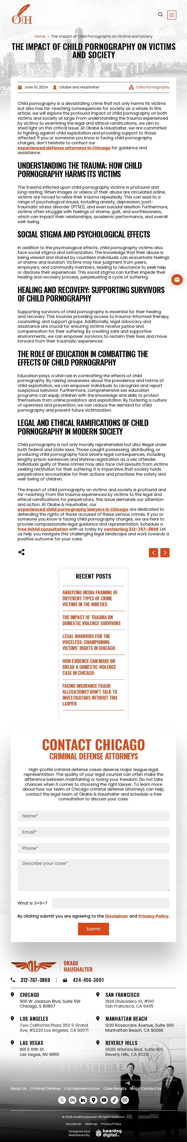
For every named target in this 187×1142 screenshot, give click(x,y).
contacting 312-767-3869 (131, 529)
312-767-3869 (35, 979)
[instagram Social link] (125, 1100)
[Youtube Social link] (104, 1100)
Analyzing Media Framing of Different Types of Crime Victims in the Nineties (90, 598)
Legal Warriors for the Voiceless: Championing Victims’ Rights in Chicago (88, 642)
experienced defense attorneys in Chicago (64, 147)
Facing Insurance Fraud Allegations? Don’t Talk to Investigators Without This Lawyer (89, 694)
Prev (164, 552)
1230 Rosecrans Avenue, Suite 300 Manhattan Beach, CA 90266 (139, 1028)
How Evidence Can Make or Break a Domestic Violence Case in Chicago (89, 666)
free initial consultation (43, 529)
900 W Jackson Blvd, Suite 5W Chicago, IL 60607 (50, 1004)
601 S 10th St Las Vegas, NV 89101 (39, 1052)
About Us (19, 1088)
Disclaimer (116, 916)
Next (153, 552)
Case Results (115, 1088)
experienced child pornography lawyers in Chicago (73, 509)
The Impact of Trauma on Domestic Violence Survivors (91, 620)
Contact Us (151, 1088)
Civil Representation (82, 1088)
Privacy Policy (153, 916)
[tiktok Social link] (114, 1100)
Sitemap (91, 1124)
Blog (134, 1088)
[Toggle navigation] (171, 15)
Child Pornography (152, 87)
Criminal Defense (45, 1088)
